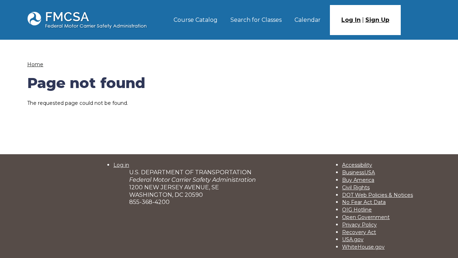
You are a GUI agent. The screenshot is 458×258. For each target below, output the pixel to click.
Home (35, 64)
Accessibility (357, 165)
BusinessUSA (358, 172)
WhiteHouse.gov (363, 247)
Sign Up (377, 19)
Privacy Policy (359, 225)
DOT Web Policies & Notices (377, 195)
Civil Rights (356, 187)
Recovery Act (359, 232)
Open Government (366, 217)
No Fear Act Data (364, 202)
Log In (351, 19)
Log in (121, 165)
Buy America (358, 180)
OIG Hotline (357, 209)
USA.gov (353, 239)
